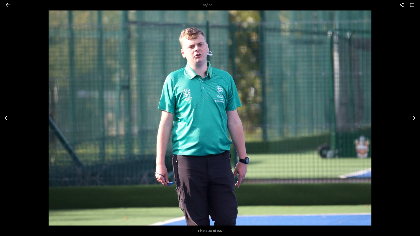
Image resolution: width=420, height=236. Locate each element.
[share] (401, 5)
